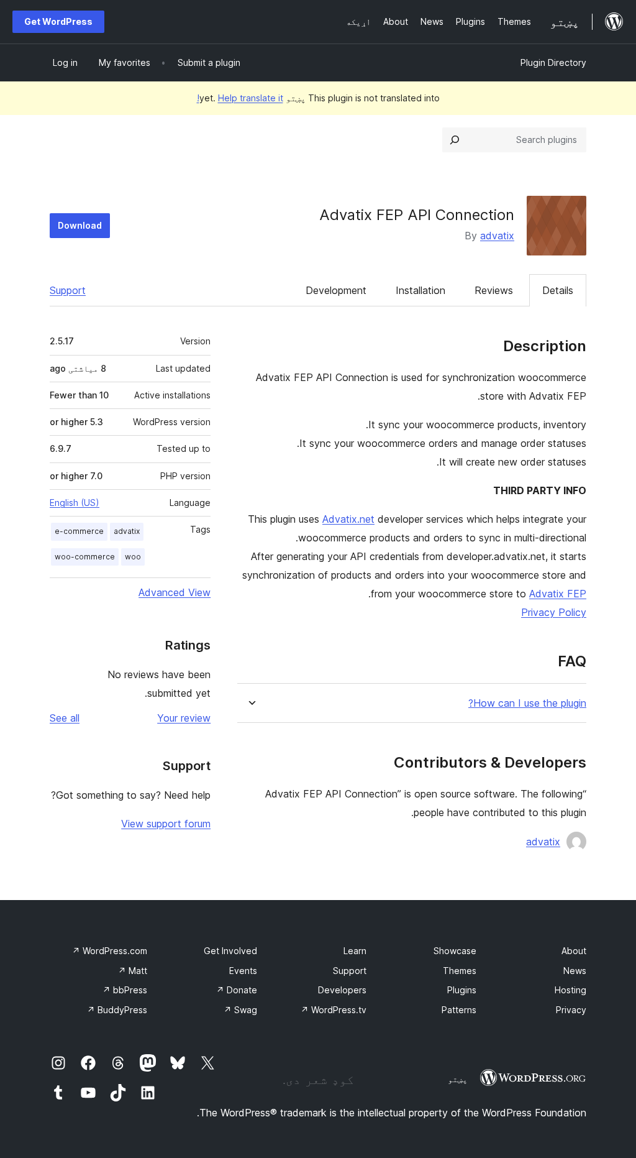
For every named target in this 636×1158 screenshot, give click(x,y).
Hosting (570, 990)
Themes (459, 970)
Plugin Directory (553, 62)
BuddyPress (117, 1009)
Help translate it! (240, 98)
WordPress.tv (333, 1009)
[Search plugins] (454, 139)
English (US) (74, 502)
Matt (132, 970)
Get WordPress (58, 21)
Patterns (459, 1009)
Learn (354, 950)
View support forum (166, 823)
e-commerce (79, 531)
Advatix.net (348, 519)
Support (68, 290)
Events (243, 970)
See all (65, 718)
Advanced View (175, 592)
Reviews (494, 290)
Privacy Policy (553, 612)
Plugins (461, 990)
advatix (497, 235)
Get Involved (230, 950)
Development (336, 290)
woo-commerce (85, 556)
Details (557, 290)
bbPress (124, 990)
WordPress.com (109, 950)
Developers (342, 990)
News (574, 970)
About (573, 950)
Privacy (571, 1009)
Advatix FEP (557, 593)
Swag (240, 1009)
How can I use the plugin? (527, 703)
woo (133, 556)
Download (80, 225)
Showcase (455, 950)
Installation (420, 290)
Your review (184, 718)
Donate (236, 990)
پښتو (458, 1079)
